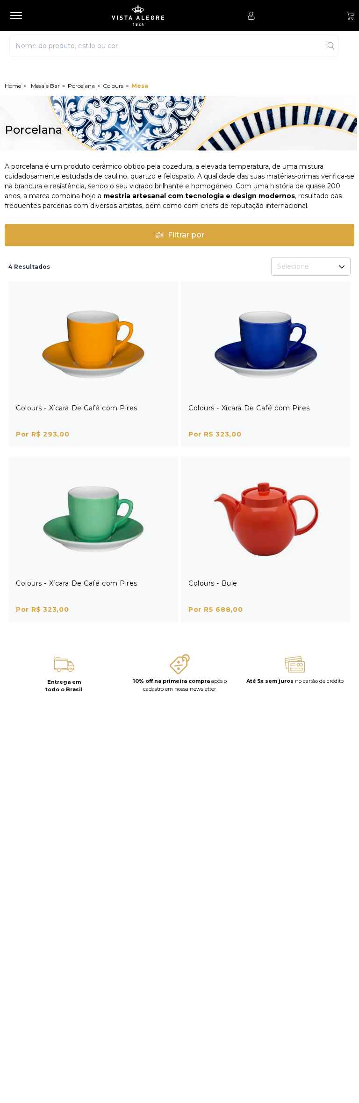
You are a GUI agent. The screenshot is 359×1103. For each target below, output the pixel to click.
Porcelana (81, 85)
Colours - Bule (212, 583)
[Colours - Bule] (265, 518)
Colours (113, 85)
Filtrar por (186, 234)
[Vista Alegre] (138, 15)
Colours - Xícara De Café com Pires (76, 408)
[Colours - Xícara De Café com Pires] (93, 343)
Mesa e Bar (45, 85)
